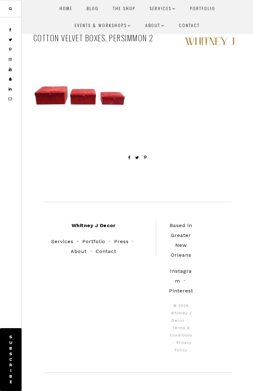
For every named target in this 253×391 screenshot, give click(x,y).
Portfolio (93, 241)
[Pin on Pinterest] (145, 157)
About (79, 251)
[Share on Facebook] (129, 157)
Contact (106, 251)
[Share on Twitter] (137, 157)
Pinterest (181, 291)
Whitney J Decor (210, 43)
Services (62, 241)
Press (121, 241)
